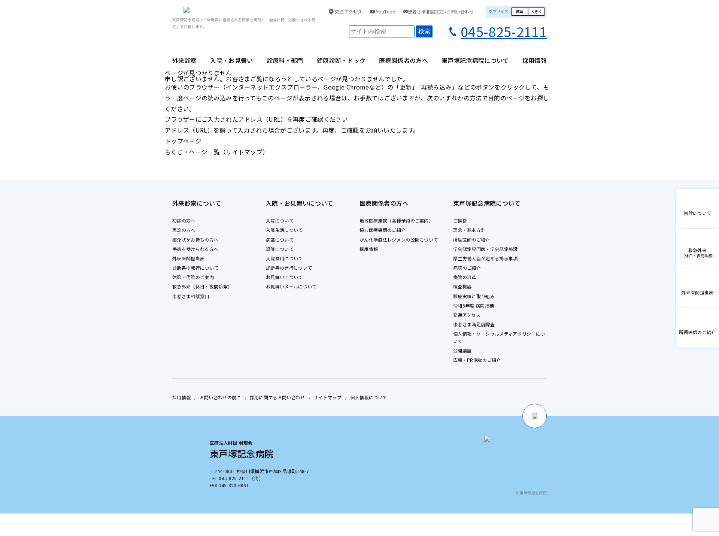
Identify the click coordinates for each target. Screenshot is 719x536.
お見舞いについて (284, 277)
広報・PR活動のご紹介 (477, 360)
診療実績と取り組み (474, 296)
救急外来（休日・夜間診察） (202, 286)
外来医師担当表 (188, 258)
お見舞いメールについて (291, 286)
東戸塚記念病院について (475, 60)
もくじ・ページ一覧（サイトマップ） (217, 151)
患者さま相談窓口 (190, 296)
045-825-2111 (504, 31)
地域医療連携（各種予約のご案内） (396, 220)
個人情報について (368, 397)
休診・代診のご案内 (193, 277)
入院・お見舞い (231, 60)
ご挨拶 (460, 220)
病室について (280, 239)
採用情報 (534, 60)
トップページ (183, 140)
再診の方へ (183, 230)
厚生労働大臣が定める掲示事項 (485, 258)
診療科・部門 (285, 60)
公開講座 (462, 350)
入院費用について (284, 258)
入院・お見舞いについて (299, 203)
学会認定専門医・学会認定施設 (485, 249)
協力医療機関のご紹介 (383, 230)
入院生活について (284, 230)
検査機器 (462, 286)
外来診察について (196, 203)
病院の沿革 (464, 277)
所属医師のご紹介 (471, 239)
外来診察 (184, 60)
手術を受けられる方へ (195, 249)
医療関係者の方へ (403, 60)
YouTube (385, 12)
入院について (280, 220)
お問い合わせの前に (220, 397)
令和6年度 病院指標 (473, 305)
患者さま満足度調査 (474, 324)
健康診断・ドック (341, 60)
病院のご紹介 (467, 267)
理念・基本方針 (469, 230)
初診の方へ (183, 220)
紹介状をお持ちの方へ (195, 239)
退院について (280, 249)
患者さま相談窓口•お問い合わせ (441, 12)
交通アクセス (348, 12)
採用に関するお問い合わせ (277, 397)
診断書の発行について (195, 267)
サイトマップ (328, 397)
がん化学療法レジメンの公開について (399, 239)
